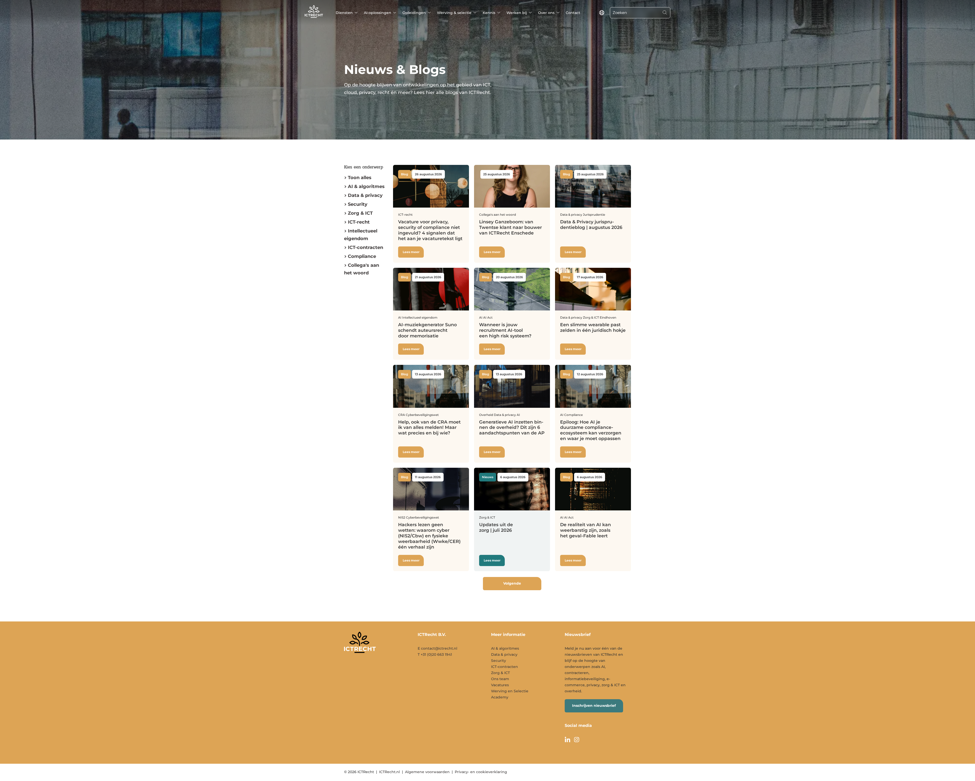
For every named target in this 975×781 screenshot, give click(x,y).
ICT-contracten (504, 666)
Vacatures (500, 685)
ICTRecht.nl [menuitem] (389, 772)
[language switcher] (602, 13)
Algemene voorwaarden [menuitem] (427, 772)
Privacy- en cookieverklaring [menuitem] (481, 772)
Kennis (489, 12)
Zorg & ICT (360, 213)
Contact (573, 12)
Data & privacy (365, 195)
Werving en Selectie (509, 691)
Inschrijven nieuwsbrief (594, 705)
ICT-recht (359, 222)
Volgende (512, 583)
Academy (499, 697)
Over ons (546, 12)
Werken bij (517, 12)
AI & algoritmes (366, 186)
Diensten (344, 12)
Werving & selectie (454, 12)
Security (357, 204)
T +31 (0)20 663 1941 (435, 654)
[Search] (664, 12)
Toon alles (359, 177)
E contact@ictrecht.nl (437, 648)
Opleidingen (414, 12)
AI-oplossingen (377, 12)
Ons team (500, 679)
